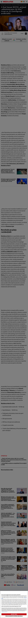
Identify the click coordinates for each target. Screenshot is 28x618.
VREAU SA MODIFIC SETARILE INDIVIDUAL (14, 616)
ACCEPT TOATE (14, 614)
